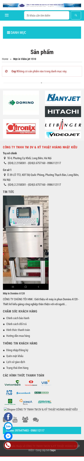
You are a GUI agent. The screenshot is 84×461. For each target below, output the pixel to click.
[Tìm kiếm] (76, 15)
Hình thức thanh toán (18, 330)
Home (5, 59)
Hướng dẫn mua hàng (18, 336)
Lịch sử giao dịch (15, 362)
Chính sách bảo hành (17, 318)
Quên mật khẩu (14, 356)
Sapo (53, 450)
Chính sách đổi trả (16, 324)
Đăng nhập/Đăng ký (17, 350)
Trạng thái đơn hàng (17, 368)
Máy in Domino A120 (14, 293)
